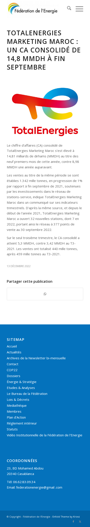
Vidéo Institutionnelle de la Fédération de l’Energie (44, 435)
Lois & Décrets (18, 399)
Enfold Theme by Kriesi (66, 516)
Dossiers (13, 376)
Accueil (12, 346)
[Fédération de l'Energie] (37, 9)
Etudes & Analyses (21, 387)
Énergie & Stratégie (21, 382)
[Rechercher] (67, 9)
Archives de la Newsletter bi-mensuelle (36, 358)
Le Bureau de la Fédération (27, 393)
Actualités (14, 352)
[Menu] (77, 9)
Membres (14, 411)
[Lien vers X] (80, 521)
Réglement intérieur (22, 423)
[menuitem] (67, 9)
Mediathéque (17, 405)
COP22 (12, 370)
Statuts (12, 429)
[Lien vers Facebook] (73, 521)
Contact (12, 364)
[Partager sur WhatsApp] (45, 294)
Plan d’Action (16, 417)
